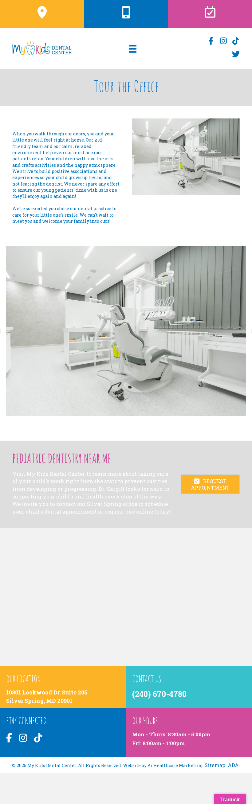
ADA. (234, 765)
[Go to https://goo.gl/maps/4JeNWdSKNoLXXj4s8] (63, 690)
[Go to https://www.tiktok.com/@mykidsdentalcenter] (236, 41)
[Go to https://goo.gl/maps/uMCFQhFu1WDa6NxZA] (42, 12)
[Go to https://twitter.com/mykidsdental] (236, 54)
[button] (210, 484)
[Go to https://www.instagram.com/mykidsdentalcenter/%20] (223, 41)
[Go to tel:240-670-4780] (126, 12)
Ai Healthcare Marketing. (175, 765)
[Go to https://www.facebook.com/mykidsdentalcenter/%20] (211, 41)
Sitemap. (215, 765)
